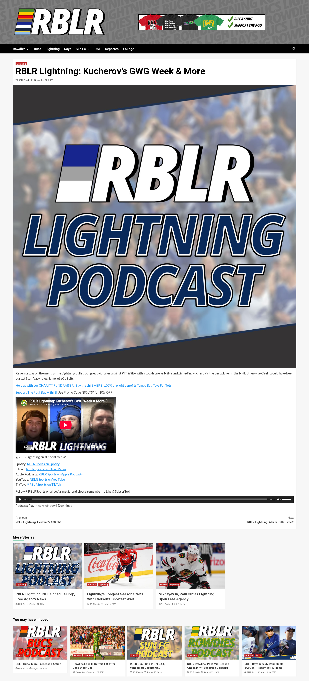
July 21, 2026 (38, 604)
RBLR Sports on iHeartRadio (46, 469)
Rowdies (19, 49)
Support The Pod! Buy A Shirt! (36, 392)
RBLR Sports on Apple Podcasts (61, 474)
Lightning (53, 49)
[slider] (287, 499)
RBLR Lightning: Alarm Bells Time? (270, 520)
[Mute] (279, 499)
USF (98, 49)
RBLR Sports (24, 80)
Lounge (128, 49)
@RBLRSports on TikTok (44, 484)
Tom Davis (165, 604)
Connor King (80, 672)
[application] (155, 499)
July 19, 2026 (110, 604)
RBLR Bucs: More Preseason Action (38, 664)
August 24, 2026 (268, 672)
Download (65, 505)
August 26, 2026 (39, 668)
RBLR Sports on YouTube (47, 479)
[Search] (294, 49)
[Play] (20, 499)
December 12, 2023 (43, 80)
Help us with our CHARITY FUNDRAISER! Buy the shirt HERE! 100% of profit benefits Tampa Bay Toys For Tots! (94, 385)
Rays (67, 49)
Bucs (37, 49)
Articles (92, 585)
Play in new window (42, 505)
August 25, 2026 (96, 672)
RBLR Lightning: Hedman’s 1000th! (38, 520)
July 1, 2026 (179, 604)
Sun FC (81, 49)
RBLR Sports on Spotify (43, 464)
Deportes (112, 49)
